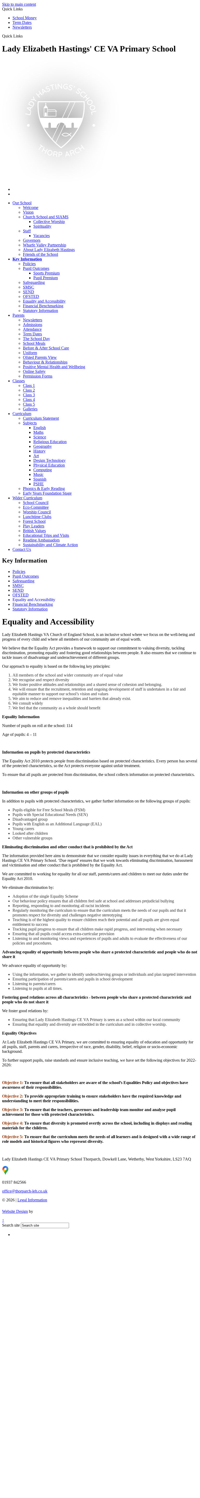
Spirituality (42, 226)
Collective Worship (49, 221)
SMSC (18, 585)
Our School (22, 203)
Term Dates (22, 22)
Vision (28, 212)
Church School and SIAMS (45, 217)
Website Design (15, 1211)
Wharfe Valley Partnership (44, 245)
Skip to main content (19, 4)
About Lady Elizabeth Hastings (49, 249)
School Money (24, 18)
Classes (18, 381)
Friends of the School (40, 254)
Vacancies (41, 235)
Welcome (30, 207)
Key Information (27, 259)
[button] (25, 35)
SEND (18, 590)
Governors (31, 240)
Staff (27, 231)
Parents (18, 315)
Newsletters (22, 27)
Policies (18, 571)
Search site (11, 1225)
